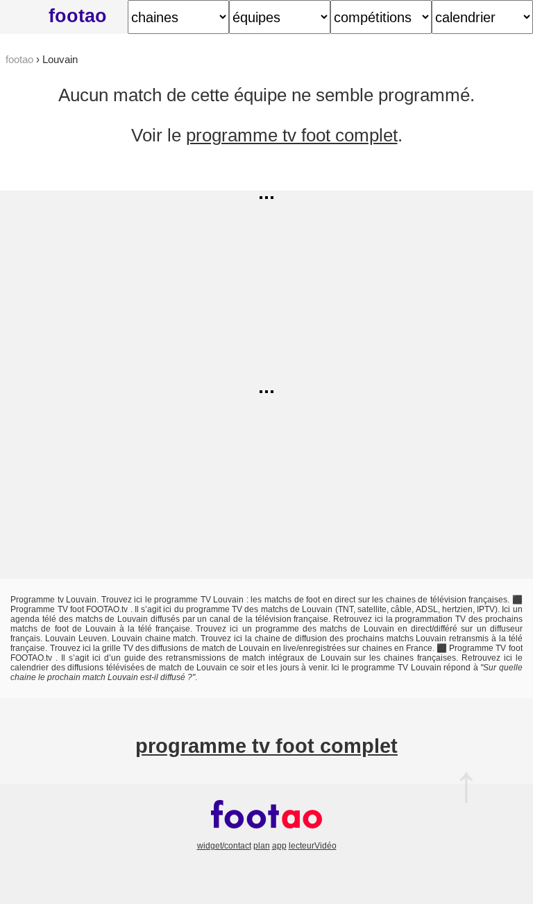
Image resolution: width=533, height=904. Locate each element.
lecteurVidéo (313, 846)
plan (261, 846)
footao (78, 15)
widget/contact (224, 846)
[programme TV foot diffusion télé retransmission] (266, 836)
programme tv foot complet (292, 135)
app (279, 846)
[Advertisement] (266, 288)
